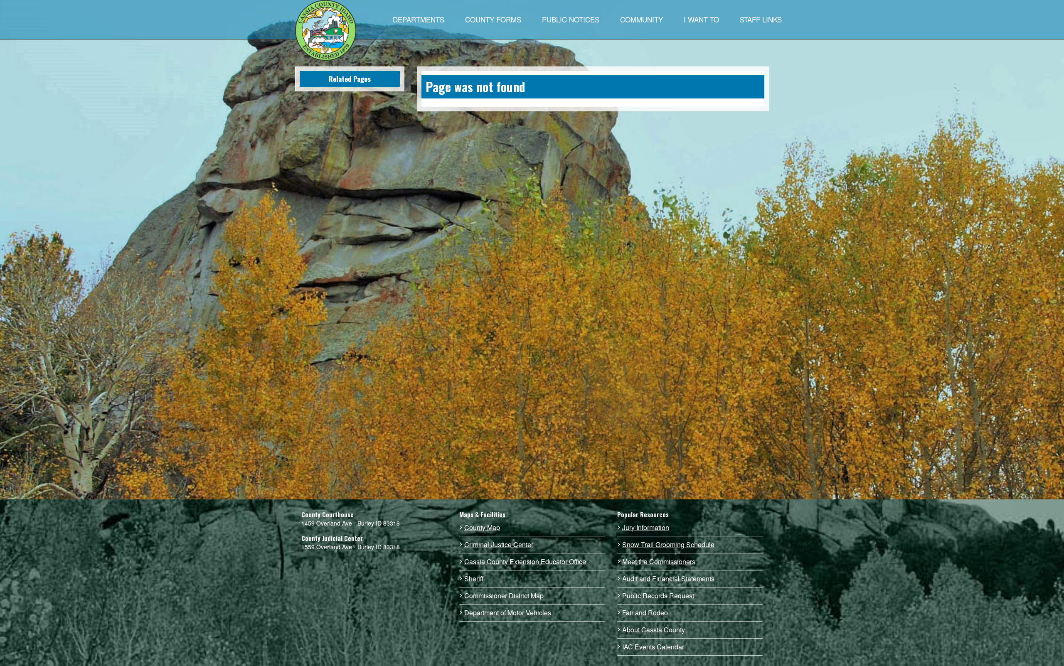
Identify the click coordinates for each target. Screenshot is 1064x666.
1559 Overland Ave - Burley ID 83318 (350, 547)
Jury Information (645, 527)
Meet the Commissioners (658, 562)
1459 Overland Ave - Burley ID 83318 (350, 523)
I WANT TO (701, 19)
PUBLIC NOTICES (570, 19)
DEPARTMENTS (418, 19)
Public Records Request (658, 596)
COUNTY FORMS (493, 19)
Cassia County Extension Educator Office (525, 562)
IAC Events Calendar (653, 647)
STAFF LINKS (761, 19)
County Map (482, 527)
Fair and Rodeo (645, 613)
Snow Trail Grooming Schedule (668, 545)
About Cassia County (653, 630)
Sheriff (474, 579)
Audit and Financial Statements (668, 579)
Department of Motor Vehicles (507, 613)
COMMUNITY (641, 19)
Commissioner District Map (504, 596)
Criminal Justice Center (498, 545)
